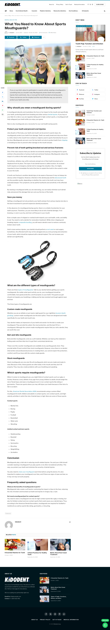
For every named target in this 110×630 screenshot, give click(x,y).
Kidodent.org (57, 624)
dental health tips (11, 20)
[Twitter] (2, 97)
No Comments (44, 32)
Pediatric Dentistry (45, 11)
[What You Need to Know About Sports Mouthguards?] (38, 62)
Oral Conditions (73, 11)
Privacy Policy (59, 4)
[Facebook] (2, 92)
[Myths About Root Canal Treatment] (60, 544)
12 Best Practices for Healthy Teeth (37, 553)
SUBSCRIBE (100, 4)
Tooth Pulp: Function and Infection (89, 44)
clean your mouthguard (26, 472)
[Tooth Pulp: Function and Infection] (90, 33)
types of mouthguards (25, 290)
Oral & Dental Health (22, 11)
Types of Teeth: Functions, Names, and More (58, 597)
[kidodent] (12, 4)
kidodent (12, 32)
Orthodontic (85, 11)
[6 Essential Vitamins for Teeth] (15, 544)
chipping (64, 140)
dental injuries (52, 114)
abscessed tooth (60, 178)
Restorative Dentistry (60, 11)
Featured (8, 513)
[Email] (2, 114)
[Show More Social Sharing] (44, 37)
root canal (50, 229)
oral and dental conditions (84, 26)
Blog (10, 15)
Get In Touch (68, 4)
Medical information (79, 4)
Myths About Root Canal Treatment (58, 553)
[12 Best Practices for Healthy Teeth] (38, 544)
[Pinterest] (2, 105)
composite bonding (25, 222)
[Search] (104, 11)
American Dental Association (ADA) (25, 391)
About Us (51, 4)
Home (11, 11)
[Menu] (6, 11)
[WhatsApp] (2, 110)
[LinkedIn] (2, 101)
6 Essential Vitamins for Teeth (15, 552)
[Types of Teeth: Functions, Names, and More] (44, 599)
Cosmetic (34, 11)
